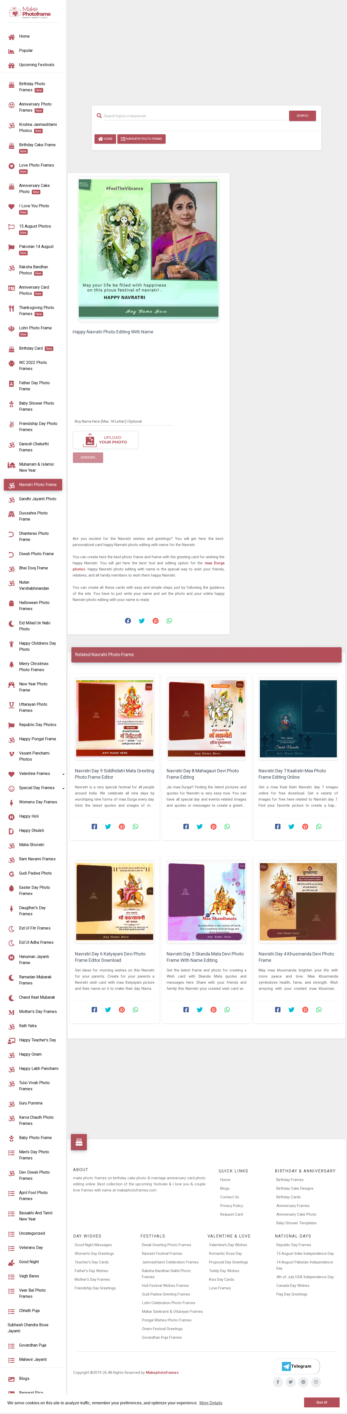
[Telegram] (296, 1366)
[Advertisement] (206, 50)
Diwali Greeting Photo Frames (166, 1245)
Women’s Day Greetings (94, 1253)
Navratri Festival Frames (162, 1253)
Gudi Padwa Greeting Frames (166, 1294)
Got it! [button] (322, 1402)
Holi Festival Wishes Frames (165, 1285)
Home (108, 139)
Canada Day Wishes (292, 1285)
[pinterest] (303, 1382)
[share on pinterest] (155, 622)
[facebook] (278, 1382)
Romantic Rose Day (225, 1253)
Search (302, 115)
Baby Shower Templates (296, 1223)
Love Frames (220, 1288)
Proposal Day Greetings (228, 1262)
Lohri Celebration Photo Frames (168, 1303)
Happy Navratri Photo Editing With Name (113, 331)
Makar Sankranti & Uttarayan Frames (172, 1311)
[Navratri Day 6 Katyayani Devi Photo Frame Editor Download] (115, 902)
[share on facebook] (128, 622)
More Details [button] (210, 1403)
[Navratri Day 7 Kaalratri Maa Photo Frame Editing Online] (298, 719)
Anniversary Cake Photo (296, 1214)
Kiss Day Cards (221, 1279)
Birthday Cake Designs (294, 1188)
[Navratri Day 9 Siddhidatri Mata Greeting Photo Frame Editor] (115, 719)
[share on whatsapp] (169, 622)
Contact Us (229, 1197)
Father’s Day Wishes (91, 1271)
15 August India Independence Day (305, 1253)
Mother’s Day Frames (92, 1279)
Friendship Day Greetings (95, 1288)
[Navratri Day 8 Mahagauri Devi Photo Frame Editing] (206, 719)
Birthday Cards (288, 1197)
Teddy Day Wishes (224, 1271)
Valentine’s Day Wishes (228, 1245)
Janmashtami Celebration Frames (170, 1262)
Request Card (231, 1214)
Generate (88, 457)
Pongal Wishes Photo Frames (167, 1320)
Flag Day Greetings (291, 1294)
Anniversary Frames (293, 1205)
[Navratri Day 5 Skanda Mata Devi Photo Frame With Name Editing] (206, 902)
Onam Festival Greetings (162, 1329)
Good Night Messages (93, 1245)
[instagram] (316, 1382)
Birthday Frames (290, 1179)
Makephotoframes (162, 1372)
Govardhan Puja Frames (162, 1337)
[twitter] (291, 1382)
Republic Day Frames (293, 1245)
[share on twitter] (142, 622)
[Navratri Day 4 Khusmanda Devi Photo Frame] (298, 902)
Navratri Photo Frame (143, 139)
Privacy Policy (231, 1205)
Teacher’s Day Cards (92, 1262)
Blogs (225, 1188)
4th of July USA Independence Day (305, 1277)
